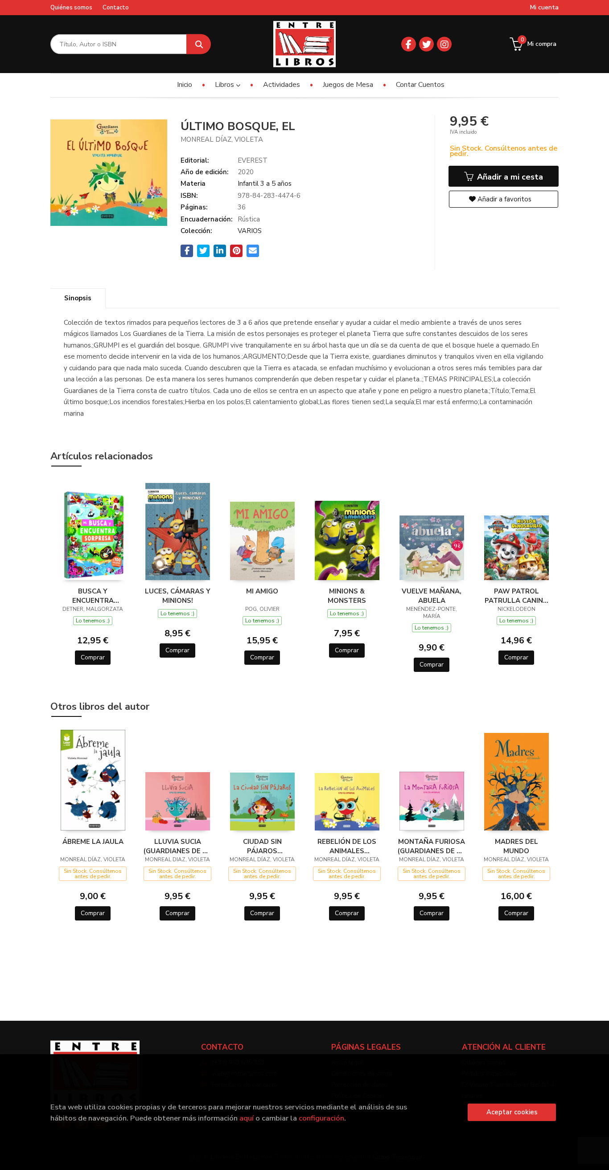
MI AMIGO (262, 591)
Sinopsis (77, 298)
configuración (321, 1118)
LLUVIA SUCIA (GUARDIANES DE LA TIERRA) (177, 846)
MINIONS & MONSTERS (347, 596)
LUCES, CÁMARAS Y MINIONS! (177, 596)
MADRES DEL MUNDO (516, 846)
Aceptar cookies (512, 1112)
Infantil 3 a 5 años (265, 183)
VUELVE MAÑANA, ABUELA (431, 596)
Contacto (116, 8)
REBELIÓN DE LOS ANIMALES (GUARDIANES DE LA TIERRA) (347, 846)
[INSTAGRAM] (444, 44)
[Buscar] (198, 44)
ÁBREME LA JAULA (92, 841)
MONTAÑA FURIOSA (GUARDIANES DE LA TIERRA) (431, 846)
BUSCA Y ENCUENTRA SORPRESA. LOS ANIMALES (92, 596)
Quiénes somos (71, 8)
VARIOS (250, 230)
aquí (246, 1118)
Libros (225, 85)
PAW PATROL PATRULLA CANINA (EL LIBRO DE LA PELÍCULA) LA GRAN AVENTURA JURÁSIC (516, 596)
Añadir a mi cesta (509, 177)
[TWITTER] (426, 44)
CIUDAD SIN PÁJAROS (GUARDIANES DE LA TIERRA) (262, 846)
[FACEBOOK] (408, 44)
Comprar (93, 657)
